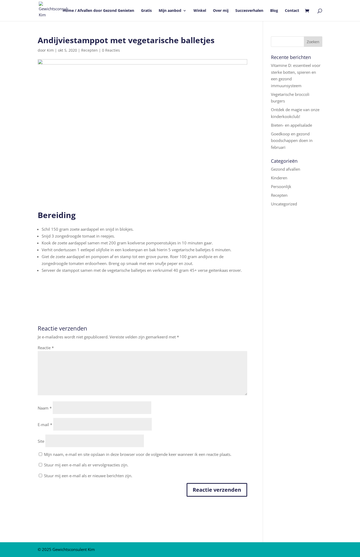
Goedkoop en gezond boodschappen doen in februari (292, 140)
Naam (45, 408)
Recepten (89, 50)
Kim (50, 50)
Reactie (46, 347)
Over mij (220, 11)
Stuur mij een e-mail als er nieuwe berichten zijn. (88, 475)
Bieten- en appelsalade (291, 125)
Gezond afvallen (285, 169)
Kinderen (279, 177)
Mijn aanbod (170, 11)
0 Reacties (111, 50)
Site (41, 441)
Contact (292, 11)
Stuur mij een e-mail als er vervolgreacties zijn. (86, 464)
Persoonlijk (281, 186)
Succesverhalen (249, 11)
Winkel (199, 11)
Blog (274, 11)
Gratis (146, 11)
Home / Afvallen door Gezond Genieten (98, 11)
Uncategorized (284, 203)
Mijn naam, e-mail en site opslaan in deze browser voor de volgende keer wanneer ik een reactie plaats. (137, 454)
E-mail (45, 424)
